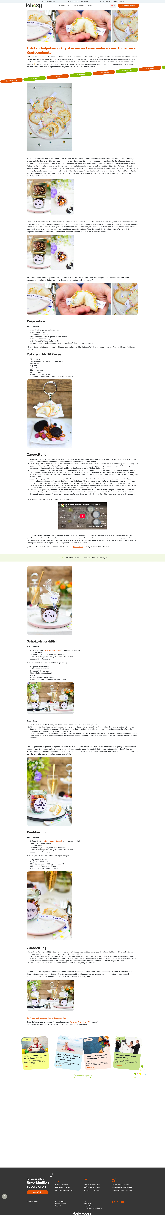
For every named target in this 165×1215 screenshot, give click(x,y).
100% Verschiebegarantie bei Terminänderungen (113, 1)
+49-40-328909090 (122, 1187)
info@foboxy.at (92, 1187)
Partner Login (59, 1201)
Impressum (87, 1203)
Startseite (62, 5)
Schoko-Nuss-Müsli (127, 70)
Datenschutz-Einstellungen (93, 1208)
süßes (11, 81)
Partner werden (60, 1203)
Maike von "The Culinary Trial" (80, 1022)
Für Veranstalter (79, 5)
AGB (85, 1201)
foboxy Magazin (32, 1201)
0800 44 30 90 (62, 1187)
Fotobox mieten (150, 68)
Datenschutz (88, 1206)
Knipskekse (34, 79)
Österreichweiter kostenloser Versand (78, 1)
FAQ (69, 5)
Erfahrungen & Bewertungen (47, 1)
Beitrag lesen (27, 1066)
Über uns (90, 5)
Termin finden (37, 1192)
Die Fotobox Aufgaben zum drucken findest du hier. (46, 1018)
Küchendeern (78, 547)
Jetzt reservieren (129, 6)
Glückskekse (104, 73)
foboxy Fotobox (57, 76)
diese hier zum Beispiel (52, 650)
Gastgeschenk (81, 75)
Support (58, 1206)
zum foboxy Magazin (82, 1076)
